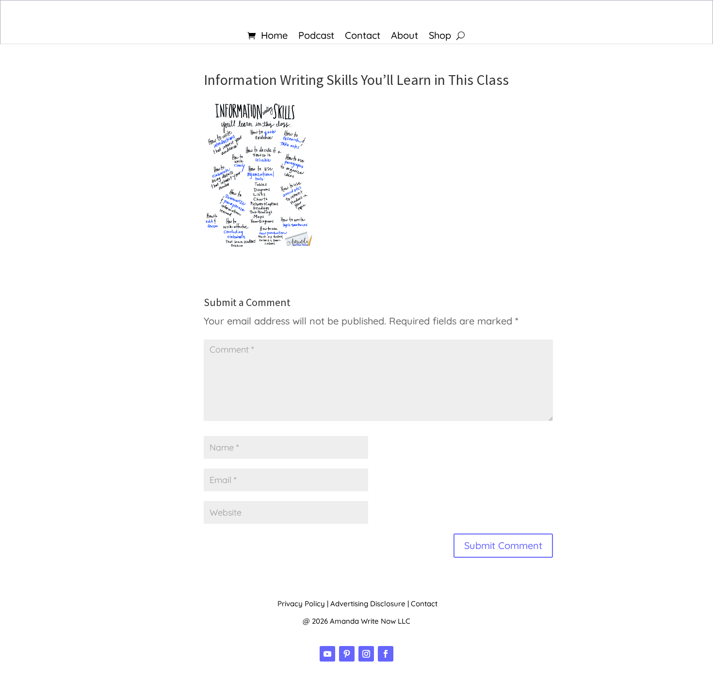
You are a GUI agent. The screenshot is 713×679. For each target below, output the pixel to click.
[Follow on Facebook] (385, 654)
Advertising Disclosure (367, 603)
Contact (362, 36)
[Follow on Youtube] (327, 654)
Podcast (316, 36)
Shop (440, 36)
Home (274, 36)
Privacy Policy (301, 603)
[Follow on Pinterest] (347, 654)
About (404, 36)
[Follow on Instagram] (366, 654)
